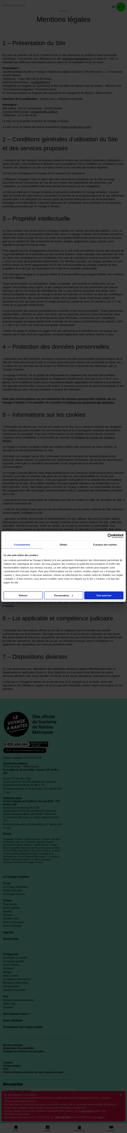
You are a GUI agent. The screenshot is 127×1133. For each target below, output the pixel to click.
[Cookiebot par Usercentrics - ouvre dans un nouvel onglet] (109, 536)
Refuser (23, 595)
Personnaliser (61, 595)
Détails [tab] (63, 544)
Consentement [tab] (22, 544)
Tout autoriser (104, 595)
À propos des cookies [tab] (105, 544)
